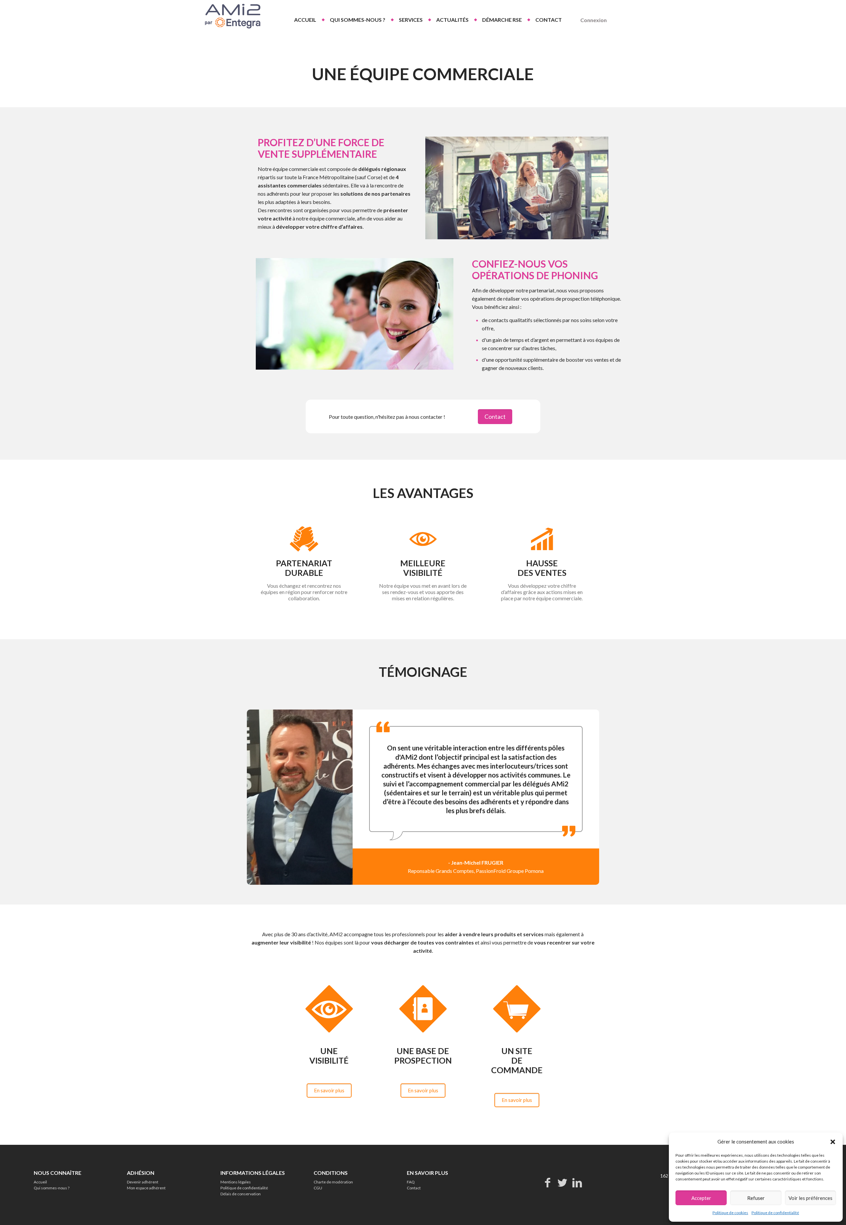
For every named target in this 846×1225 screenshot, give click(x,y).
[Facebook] (547, 1182)
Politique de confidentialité (775, 1212)
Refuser (756, 1198)
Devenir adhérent (142, 1181)
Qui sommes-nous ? (51, 1187)
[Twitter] (562, 1182)
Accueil (40, 1181)
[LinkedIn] (577, 1182)
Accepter (701, 1198)
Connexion (593, 20)
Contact (414, 1187)
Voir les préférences (810, 1198)
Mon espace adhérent (146, 1187)
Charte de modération (333, 1181)
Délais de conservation (240, 1193)
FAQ (411, 1181)
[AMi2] (231, 16)
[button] (832, 1142)
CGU (318, 1187)
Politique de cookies (730, 1212)
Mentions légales (235, 1181)
